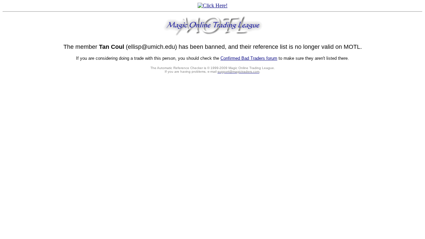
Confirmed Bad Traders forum (248, 58)
